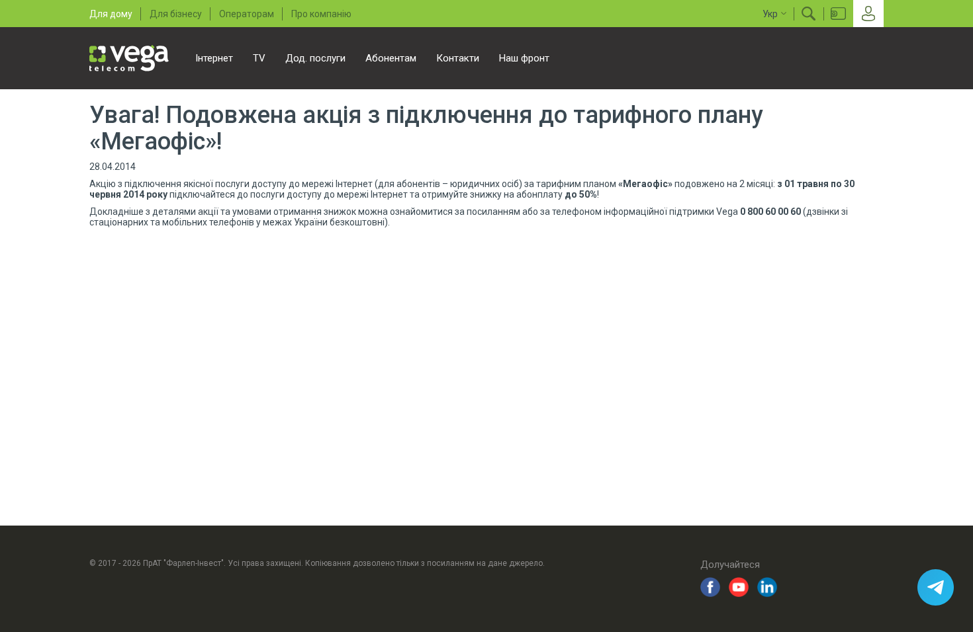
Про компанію (321, 14)
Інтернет (214, 58)
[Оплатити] (838, 13)
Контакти (457, 58)
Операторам (246, 14)
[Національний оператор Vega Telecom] (129, 58)
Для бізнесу (176, 14)
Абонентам (390, 58)
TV (259, 58)
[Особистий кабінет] (868, 13)
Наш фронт (524, 58)
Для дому (110, 14)
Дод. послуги (315, 58)
